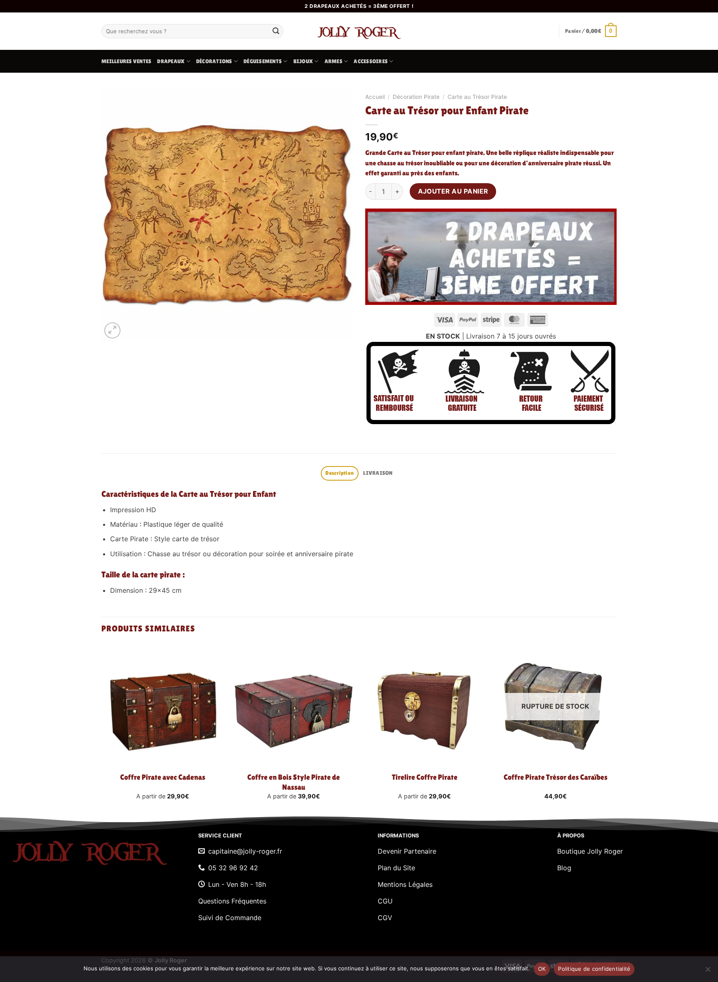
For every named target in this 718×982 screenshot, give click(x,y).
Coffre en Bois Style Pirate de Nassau (293, 782)
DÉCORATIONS (214, 61)
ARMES (333, 61)
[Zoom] (112, 330)
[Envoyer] (276, 31)
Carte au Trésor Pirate (477, 96)
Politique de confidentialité (594, 968)
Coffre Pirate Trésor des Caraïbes (555, 777)
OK (542, 968)
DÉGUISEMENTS (262, 61)
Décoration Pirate (416, 96)
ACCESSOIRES (371, 61)
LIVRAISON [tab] (377, 473)
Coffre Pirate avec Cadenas (162, 777)
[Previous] (102, 729)
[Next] (616, 729)
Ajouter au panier (453, 191)
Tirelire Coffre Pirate (424, 777)
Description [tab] (339, 473)
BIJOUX (303, 61)
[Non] (707, 971)
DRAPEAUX (170, 61)
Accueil (375, 96)
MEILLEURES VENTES (126, 61)
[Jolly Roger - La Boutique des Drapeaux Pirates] (359, 31)
